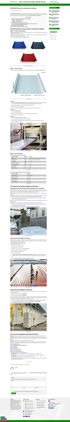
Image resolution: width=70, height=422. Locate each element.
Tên (12, 387)
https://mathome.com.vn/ (17, 350)
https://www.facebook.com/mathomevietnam (20, 352)
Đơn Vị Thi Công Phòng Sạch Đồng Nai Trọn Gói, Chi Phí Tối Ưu (55, 18)
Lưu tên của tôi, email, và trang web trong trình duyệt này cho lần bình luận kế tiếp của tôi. (25, 391)
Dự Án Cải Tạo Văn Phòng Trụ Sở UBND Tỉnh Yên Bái (21, 37)
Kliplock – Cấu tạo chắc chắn (16, 20)
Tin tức (44, 4)
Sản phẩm (31, 4)
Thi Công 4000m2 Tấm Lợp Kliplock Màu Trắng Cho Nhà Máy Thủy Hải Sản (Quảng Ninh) (27, 206)
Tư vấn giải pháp (39, 4)
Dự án (35, 4)
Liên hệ (48, 4)
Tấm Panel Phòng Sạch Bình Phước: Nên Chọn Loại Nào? (55, 15)
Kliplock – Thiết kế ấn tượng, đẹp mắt (18, 19)
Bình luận (12, 380)
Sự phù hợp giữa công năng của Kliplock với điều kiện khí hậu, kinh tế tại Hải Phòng (24, 23)
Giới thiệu (27, 4)
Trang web (36, 387)
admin (20, 10)
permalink (27, 364)
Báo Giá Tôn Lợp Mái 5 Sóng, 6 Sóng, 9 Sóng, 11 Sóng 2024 (22, 302)
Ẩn (30, 17)
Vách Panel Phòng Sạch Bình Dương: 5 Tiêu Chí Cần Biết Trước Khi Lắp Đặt (55, 21)
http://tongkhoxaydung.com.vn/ (18, 351)
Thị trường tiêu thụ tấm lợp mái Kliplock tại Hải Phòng (19, 22)
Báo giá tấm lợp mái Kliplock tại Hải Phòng (17, 25)
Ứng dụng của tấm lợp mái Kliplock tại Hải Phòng (19, 24)
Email (24, 387)
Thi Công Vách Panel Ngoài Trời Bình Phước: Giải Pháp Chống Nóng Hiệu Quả (55, 11)
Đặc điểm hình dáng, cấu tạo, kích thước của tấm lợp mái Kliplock (21, 18)
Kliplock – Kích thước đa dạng (17, 21)
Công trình (19, 364)
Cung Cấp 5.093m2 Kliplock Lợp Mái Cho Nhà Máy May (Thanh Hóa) (24, 258)
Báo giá (17, 364)
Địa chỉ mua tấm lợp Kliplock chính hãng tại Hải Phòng (19, 26)
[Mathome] (13, 2)
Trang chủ (22, 4)
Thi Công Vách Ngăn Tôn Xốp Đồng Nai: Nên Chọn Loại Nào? (55, 25)
